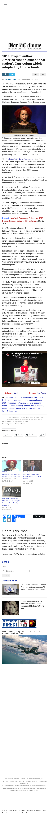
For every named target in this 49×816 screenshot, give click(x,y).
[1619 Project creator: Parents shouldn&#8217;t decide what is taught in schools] (11, 465)
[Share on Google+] (19, 74)
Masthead (14, 781)
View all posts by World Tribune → (14, 424)
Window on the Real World (15, 779)
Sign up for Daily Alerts (28, 781)
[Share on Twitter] (12, 74)
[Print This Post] (35, 74)
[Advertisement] (24, 25)
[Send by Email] (43, 74)
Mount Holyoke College (11, 408)
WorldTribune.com (9, 411)
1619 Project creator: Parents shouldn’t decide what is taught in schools (11, 474)
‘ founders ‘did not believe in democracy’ (21, 397)
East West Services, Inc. (35, 779)
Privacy (6, 781)
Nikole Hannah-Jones (31, 408)
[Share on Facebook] (5, 74)
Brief (16, 393)
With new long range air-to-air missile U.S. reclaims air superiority (21, 632)
